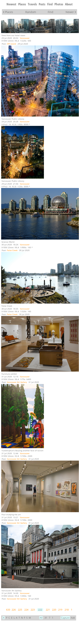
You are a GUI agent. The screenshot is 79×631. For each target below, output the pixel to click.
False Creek (12, 250)
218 (66, 609)
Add (73, 617)
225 (20, 609)
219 (60, 609)
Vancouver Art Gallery (17, 382)
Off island (11, 43)
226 (13, 609)
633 (8, 609)
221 (47, 609)
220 (54, 609)
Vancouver (25, 38)
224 (26, 609)
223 (32, 609)
